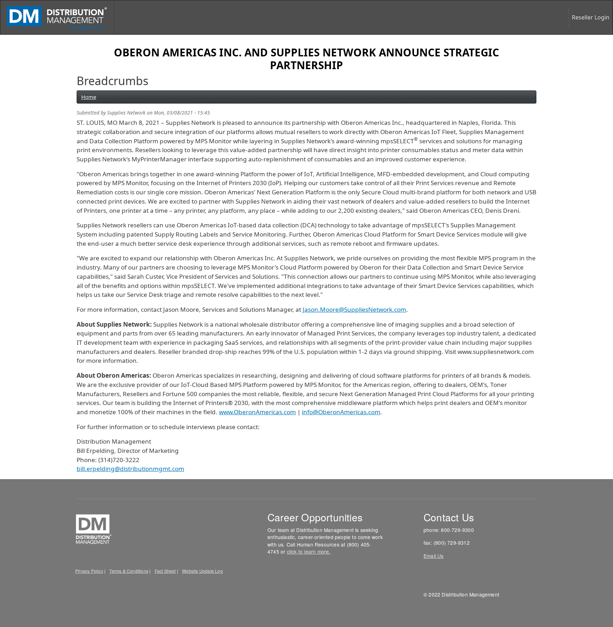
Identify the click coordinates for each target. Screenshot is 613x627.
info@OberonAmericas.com (341, 412)
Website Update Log (202, 571)
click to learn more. (309, 551)
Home (88, 96)
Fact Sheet (165, 571)
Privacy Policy (89, 571)
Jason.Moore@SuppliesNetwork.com (354, 309)
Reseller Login (590, 17)
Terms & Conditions (128, 571)
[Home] (57, 17)
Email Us (434, 555)
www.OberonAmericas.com (257, 412)
